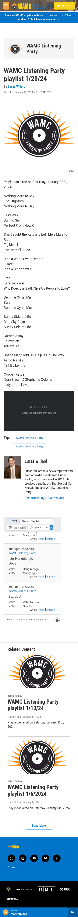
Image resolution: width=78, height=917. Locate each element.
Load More (39, 825)
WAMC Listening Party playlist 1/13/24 (33, 705)
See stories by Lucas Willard (44, 498)
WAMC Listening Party (43, 49)
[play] (5, 912)
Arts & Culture (15, 696)
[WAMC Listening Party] (15, 48)
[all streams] (73, 912)
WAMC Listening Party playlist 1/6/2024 (33, 790)
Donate (66, 5)
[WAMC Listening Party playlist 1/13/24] (37, 671)
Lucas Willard (16, 86)
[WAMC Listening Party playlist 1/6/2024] (37, 757)
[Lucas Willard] (12, 467)
